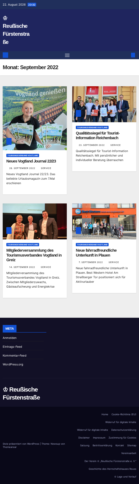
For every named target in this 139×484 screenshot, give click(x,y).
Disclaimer (84, 437)
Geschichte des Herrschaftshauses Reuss (112, 468)
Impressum (99, 437)
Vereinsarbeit (128, 453)
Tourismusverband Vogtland (22, 155)
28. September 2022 (22, 168)
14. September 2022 (22, 267)
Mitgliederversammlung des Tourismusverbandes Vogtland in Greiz (34, 255)
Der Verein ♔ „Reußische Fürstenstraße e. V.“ (110, 461)
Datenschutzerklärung (123, 429)
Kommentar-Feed (14, 355)
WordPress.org (13, 364)
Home (105, 414)
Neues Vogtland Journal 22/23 (31, 161)
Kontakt (119, 445)
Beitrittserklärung (102, 445)
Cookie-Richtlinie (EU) (123, 414)
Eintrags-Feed (12, 346)
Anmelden (10, 338)
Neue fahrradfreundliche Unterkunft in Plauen (96, 252)
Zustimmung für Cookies (122, 437)
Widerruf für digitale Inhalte (120, 422)
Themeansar (10, 447)
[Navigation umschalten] (67, 55)
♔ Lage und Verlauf (125, 476)
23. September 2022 (92, 145)
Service (46, 168)
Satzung (84, 445)
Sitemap (131, 445)
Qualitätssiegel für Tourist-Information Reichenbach (97, 135)
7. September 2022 (91, 262)
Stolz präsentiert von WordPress (21, 443)
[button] (127, 55)
